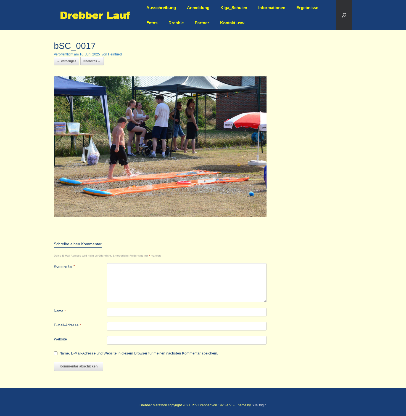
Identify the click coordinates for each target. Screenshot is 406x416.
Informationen (271, 7)
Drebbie (176, 22)
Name (60, 311)
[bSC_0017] (160, 215)
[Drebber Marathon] (95, 15)
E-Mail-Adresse (67, 325)
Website (60, 339)
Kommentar (64, 266)
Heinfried (115, 54)
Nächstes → (92, 61)
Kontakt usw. (232, 22)
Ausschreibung (161, 7)
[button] (344, 15)
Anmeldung (198, 7)
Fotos (151, 22)
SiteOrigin (259, 405)
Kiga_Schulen (233, 7)
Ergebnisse (307, 7)
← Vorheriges (66, 61)
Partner (202, 22)
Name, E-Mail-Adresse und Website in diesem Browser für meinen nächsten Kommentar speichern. (138, 353)
